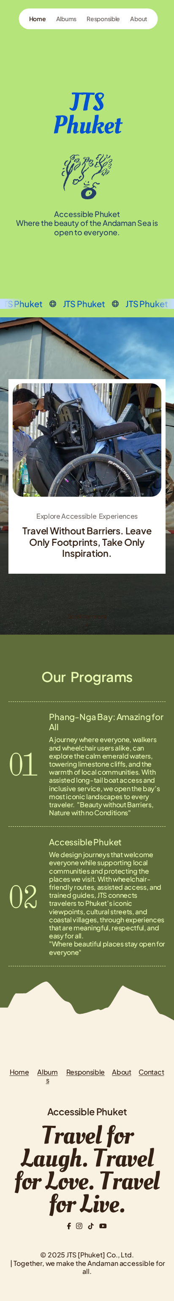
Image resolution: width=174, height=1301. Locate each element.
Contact (151, 1072)
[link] (37, 18)
